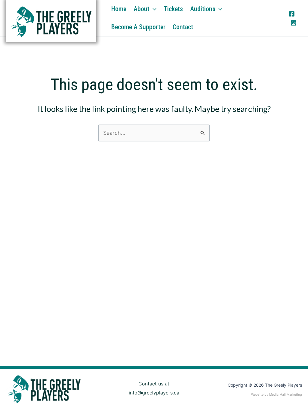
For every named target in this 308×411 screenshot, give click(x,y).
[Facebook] (292, 14)
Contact (183, 27)
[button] (152, 9)
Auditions (202, 9)
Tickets (173, 9)
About (141, 9)
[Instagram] (294, 23)
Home (118, 9)
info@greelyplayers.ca (154, 393)
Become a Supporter (138, 27)
